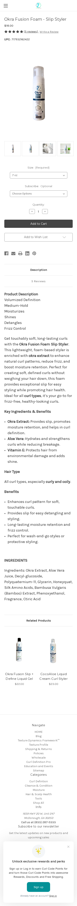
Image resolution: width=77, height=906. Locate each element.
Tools (38, 798)
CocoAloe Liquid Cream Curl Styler (53, 676)
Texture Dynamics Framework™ (38, 740)
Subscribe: (38, 186)
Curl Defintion (38, 781)
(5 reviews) (31, 31)
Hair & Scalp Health (38, 794)
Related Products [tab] (38, 620)
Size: (39, 167)
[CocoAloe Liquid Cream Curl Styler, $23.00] (53, 650)
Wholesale (39, 757)
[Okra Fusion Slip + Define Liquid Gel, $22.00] (19, 650)
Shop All (38, 803)
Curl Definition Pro (38, 762)
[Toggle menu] (5, 5)
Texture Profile (38, 744)
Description (38, 270)
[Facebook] (6, 253)
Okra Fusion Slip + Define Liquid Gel (19, 676)
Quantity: (38, 204)
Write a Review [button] (49, 32)
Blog (38, 736)
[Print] (20, 253)
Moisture (39, 790)
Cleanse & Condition (38, 785)
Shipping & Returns (38, 749)
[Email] (13, 253)
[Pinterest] (34, 253)
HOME (38, 732)
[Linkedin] (27, 253)
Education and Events (38, 766)
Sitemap (38, 770)
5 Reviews (38, 281)
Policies (38, 753)
